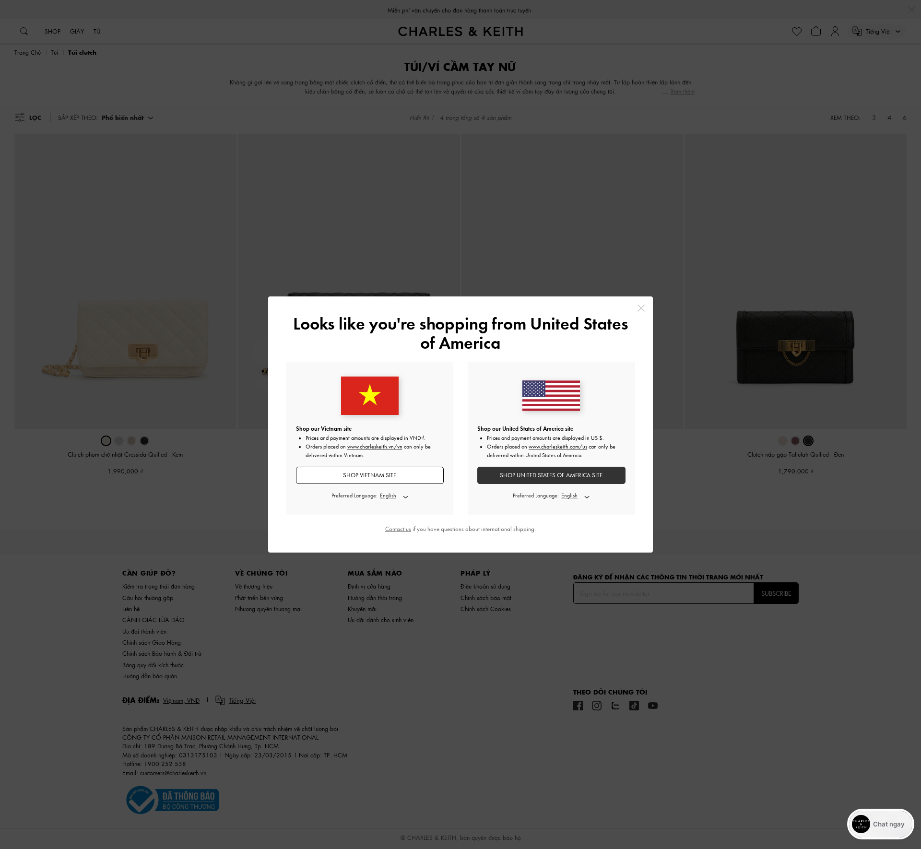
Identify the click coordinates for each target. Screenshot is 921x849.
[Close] (641, 308)
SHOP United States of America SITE (551, 475)
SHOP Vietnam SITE (369, 475)
